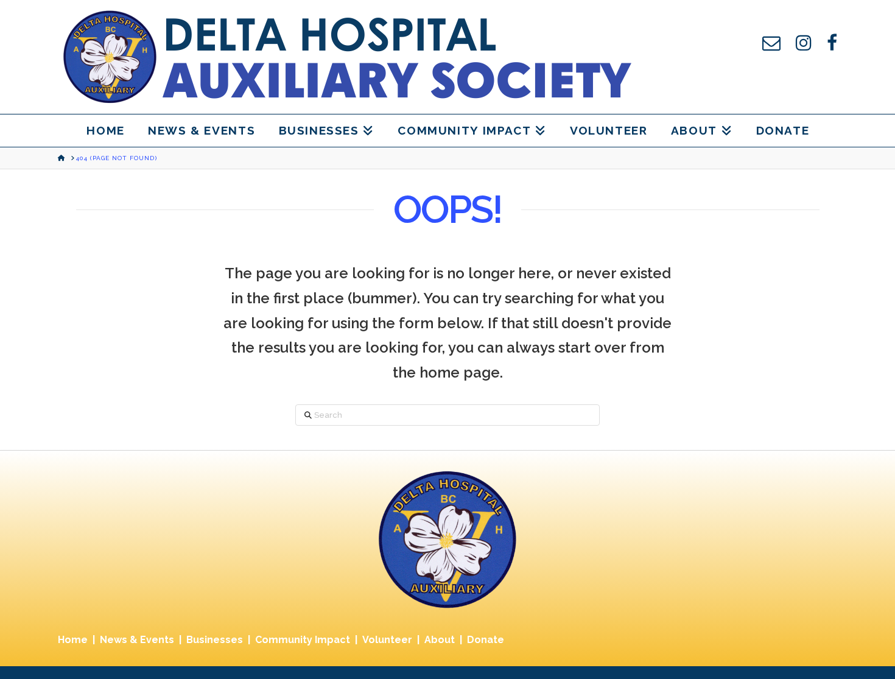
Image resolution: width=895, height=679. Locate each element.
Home (73, 640)
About (439, 640)
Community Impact (302, 640)
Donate (485, 640)
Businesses (214, 640)
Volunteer (387, 640)
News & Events (137, 640)
